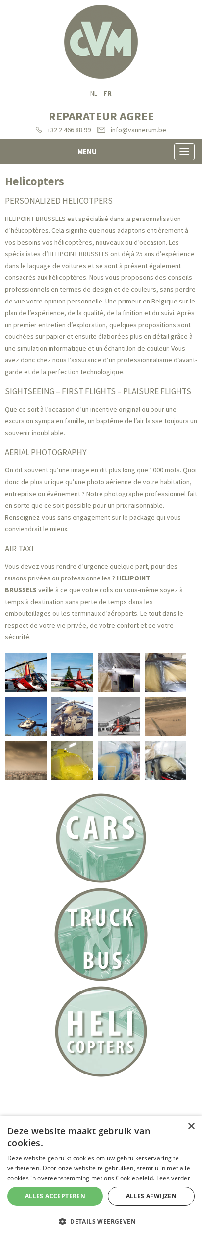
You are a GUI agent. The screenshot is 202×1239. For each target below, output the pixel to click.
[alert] (101, 1177)
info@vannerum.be (138, 129)
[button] (101, 1222)
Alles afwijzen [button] (151, 1196)
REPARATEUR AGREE (101, 116)
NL (93, 93)
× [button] (191, 1126)
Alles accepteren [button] (55, 1196)
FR (107, 93)
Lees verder (173, 1178)
